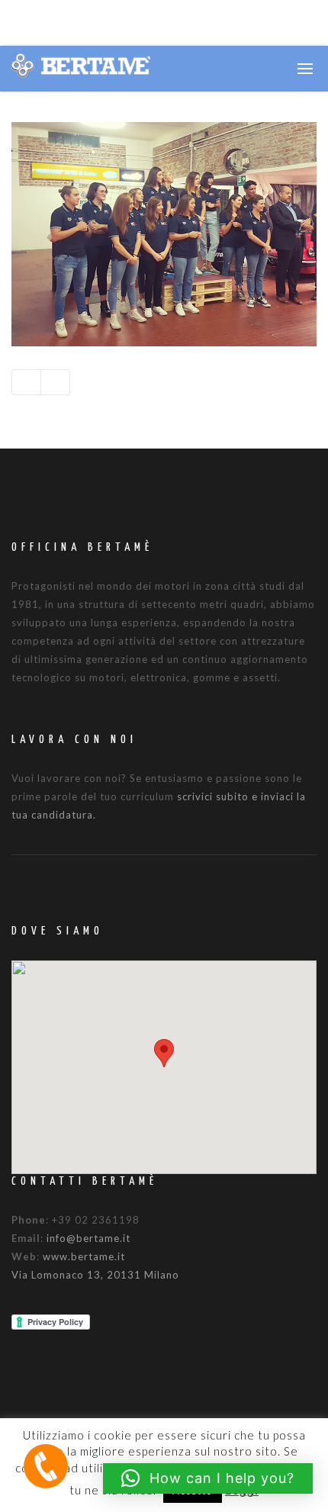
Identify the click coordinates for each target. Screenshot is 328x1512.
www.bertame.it (84, 1256)
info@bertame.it (88, 1238)
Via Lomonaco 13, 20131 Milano (95, 1275)
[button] (164, 1053)
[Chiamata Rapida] (46, 1465)
